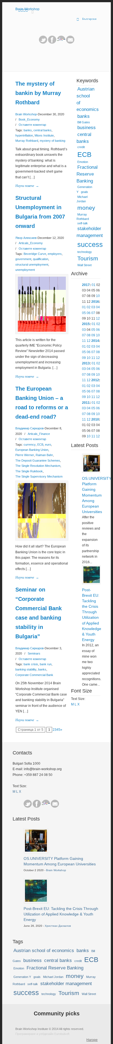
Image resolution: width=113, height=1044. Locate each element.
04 (98, 307)
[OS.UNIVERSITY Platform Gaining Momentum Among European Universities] (91, 470)
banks (28, 130)
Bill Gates (83, 122)
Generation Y (22, 976)
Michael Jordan (82, 199)
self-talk (82, 223)
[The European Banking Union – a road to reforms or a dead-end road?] (42, 537)
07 (93, 313)
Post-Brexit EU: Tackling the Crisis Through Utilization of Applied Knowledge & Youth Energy (91, 615)
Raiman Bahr (44, 455)
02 (89, 307)
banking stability (25, 669)
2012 (95, 380)
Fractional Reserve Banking (87, 174)
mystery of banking (52, 140)
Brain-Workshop (27, 9)
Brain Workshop (26, 114)
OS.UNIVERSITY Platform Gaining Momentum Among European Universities (91, 495)
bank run (46, 664)
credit (81, 147)
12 (98, 318)
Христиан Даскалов (58, 925)
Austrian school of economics (88, 99)
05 (84, 313)
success (90, 244)
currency (30, 444)
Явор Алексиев (25, 237)
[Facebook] (37, 804)
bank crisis (31, 664)
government (23, 259)
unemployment (25, 269)
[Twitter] (43, 43)
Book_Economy (29, 119)
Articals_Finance (39, 433)
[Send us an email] (70, 43)
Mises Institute (44, 135)
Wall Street (84, 265)
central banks (42, 130)
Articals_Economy (31, 243)
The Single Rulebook (29, 471)
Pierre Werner (24, 455)
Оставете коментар (32, 124)
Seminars (34, 653)
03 (93, 307)
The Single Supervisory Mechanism (39, 476)
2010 (95, 419)
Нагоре (92, 1040)
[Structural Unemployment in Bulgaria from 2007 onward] (42, 330)
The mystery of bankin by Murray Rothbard (38, 93)
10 (98, 296)
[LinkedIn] (61, 43)
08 (89, 335)
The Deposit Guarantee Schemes (37, 460)
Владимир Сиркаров (29, 428)
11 (84, 341)
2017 (86, 285)
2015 (86, 324)
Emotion (82, 161)
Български (89, 18)
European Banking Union (31, 449)
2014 (95, 341)
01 (93, 285)
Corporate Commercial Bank (34, 675)
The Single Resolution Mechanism (37, 465)
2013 (86, 363)
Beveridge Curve (35, 253)
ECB (40, 444)
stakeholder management (90, 232)
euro (48, 444)
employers (55, 253)
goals (84, 191)
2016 (95, 302)
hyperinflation (24, 135)
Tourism (87, 258)
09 (93, 335)
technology (84, 251)
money (86, 208)
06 (89, 313)
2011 (86, 403)
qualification (40, 259)
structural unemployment (31, 264)
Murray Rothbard (26, 140)
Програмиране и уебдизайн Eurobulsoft (42, 1033)
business (86, 127)
